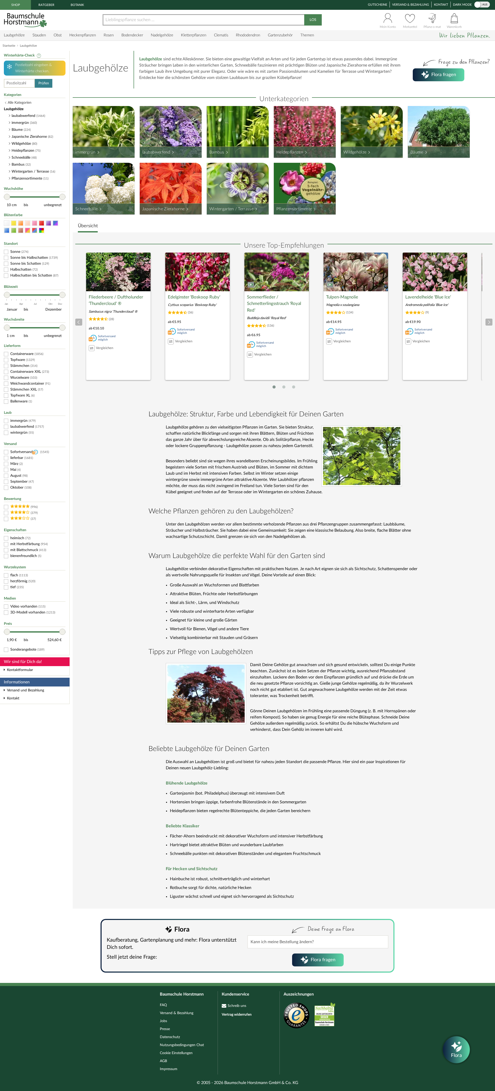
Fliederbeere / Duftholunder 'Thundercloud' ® (116, 300)
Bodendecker (132, 35)
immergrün (85, 152)
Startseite (9, 45)
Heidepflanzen (289, 152)
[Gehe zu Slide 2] (284, 387)
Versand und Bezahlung (25, 690)
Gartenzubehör (280, 35)
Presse (165, 1029)
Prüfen (43, 83)
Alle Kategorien (19, 102)
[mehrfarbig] (41, 230)
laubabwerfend (156, 152)
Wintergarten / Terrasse (231, 209)
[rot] (41, 223)
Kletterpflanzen (193, 35)
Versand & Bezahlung (410, 4)
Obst (58, 35)
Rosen (109, 35)
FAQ (163, 1005)
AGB (163, 1061)
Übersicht (88, 226)
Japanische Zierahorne (163, 209)
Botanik (77, 4)
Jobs (163, 1021)
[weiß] (7, 223)
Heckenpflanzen (82, 35)
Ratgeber (46, 4)
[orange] (20, 223)
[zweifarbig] (27, 230)
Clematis (221, 35)
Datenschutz (170, 1037)
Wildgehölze (354, 152)
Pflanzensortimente (294, 209)
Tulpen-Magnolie (342, 297)
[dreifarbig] (34, 230)
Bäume (416, 152)
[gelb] (13, 223)
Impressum (168, 1069)
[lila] (48, 223)
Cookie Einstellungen (176, 1053)
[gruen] (13, 230)
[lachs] (27, 223)
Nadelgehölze (162, 35)
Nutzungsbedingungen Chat (182, 1045)
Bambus (216, 152)
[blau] (7, 230)
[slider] (7, 197)
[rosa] (34, 223)
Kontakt (441, 4)
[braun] (20, 230)
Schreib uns (237, 1006)
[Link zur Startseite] (26, 20)
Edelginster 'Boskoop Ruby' (194, 297)
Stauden (39, 35)
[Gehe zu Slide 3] (294, 387)
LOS (313, 20)
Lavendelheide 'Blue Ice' (428, 297)
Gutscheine (377, 4)
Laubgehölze (14, 35)
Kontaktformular (20, 670)
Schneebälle (86, 209)
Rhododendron (248, 35)
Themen (307, 35)
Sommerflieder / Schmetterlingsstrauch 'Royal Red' (274, 303)
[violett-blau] (55, 223)
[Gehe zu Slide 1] (274, 387)
